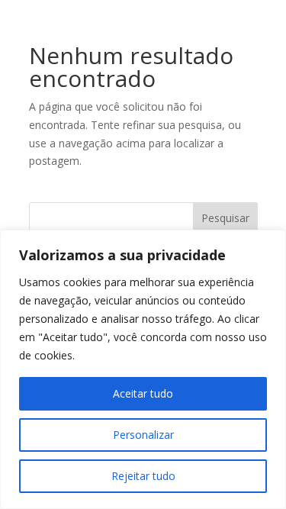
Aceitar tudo (143, 393)
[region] (143, 369)
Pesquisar (225, 218)
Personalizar (143, 434)
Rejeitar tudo (143, 476)
